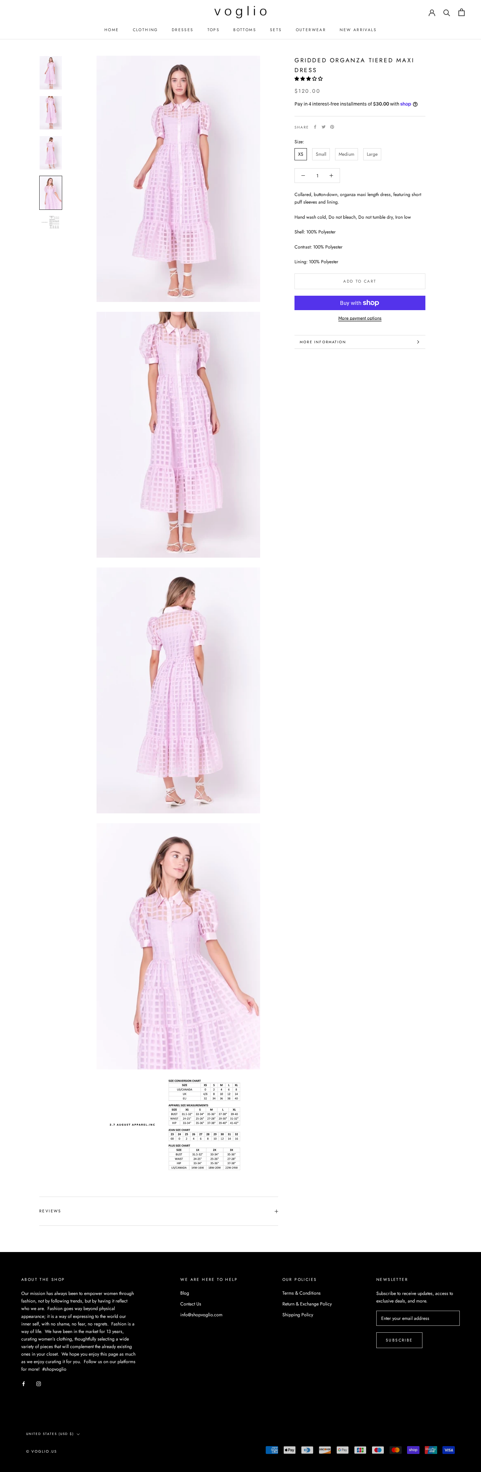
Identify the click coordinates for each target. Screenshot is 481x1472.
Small (321, 154)
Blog (184, 1293)
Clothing (145, 30)
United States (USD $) (50, 1433)
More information (323, 342)
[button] (309, 78)
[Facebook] (315, 127)
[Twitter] (324, 127)
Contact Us (190, 1304)
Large (372, 154)
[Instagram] (38, 1383)
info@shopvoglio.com (201, 1314)
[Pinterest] (332, 127)
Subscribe (399, 1340)
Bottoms (244, 30)
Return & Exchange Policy (307, 1304)
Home (111, 30)
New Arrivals (358, 30)
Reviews (50, 1211)
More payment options (360, 318)
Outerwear (311, 30)
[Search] (446, 12)
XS (300, 154)
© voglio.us (41, 1451)
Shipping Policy (297, 1314)
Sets (276, 30)
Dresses (183, 30)
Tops (213, 30)
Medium (346, 154)
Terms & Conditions (301, 1293)
